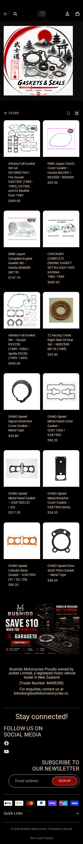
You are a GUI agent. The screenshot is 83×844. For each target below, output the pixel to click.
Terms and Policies (41, 838)
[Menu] (5, 14)
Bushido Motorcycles (34, 829)
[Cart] (77, 14)
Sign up (65, 781)
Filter (14, 113)
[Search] (15, 14)
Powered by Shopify (60, 829)
